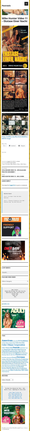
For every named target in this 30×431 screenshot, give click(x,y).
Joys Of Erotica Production (20, 359)
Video (24, 164)
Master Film (21, 362)
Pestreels (6, 5)
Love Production (13, 362)
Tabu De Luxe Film (6, 370)
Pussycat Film (10, 365)
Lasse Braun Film (6, 360)
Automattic (6, 429)
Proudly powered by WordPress (10, 428)
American (7, 340)
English (17, 353)
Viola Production (5, 371)
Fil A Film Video (12, 354)
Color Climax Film (7, 348)
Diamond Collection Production (14, 350)
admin (18, 161)
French (14, 357)
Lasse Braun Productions (16, 360)
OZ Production (5, 363)
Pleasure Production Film (16, 363)
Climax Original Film (10, 342)
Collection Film (19, 343)
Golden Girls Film (7, 359)
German (8, 164)
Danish (16, 347)
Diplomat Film (11, 353)
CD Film (3, 342)
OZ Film (26, 362)
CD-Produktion (23, 341)
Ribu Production (22, 365)
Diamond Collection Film (12, 350)
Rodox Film (4, 366)
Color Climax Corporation (13, 345)
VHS (21, 164)
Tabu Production (15, 370)
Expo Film (6, 354)
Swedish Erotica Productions (18, 368)
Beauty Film (15, 341)
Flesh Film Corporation (7, 357)
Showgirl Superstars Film (12, 366)
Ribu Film (15, 365)
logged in (12, 185)
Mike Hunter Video (15, 164)
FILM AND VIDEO (11, 162)
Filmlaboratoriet (20, 355)
